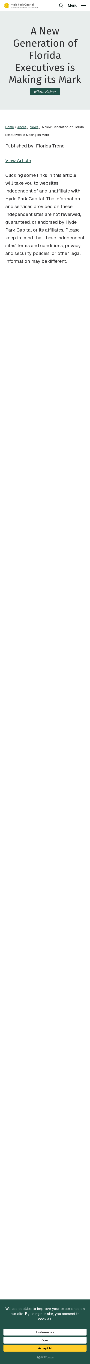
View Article (18, 161)
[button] (77, 5)
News (34, 127)
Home (9, 127)
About (21, 127)
